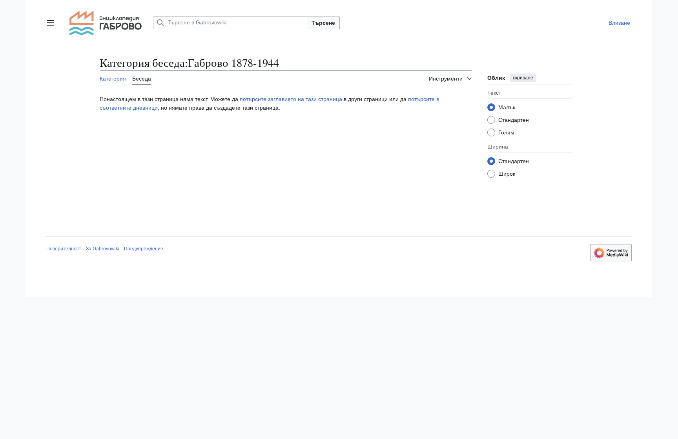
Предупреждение (143, 249)
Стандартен (513, 120)
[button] (50, 23)
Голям (506, 132)
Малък (506, 107)
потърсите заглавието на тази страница (292, 99)
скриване (523, 78)
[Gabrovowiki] (105, 22)
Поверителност (63, 249)
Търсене (323, 23)
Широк (506, 174)
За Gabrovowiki (102, 249)
